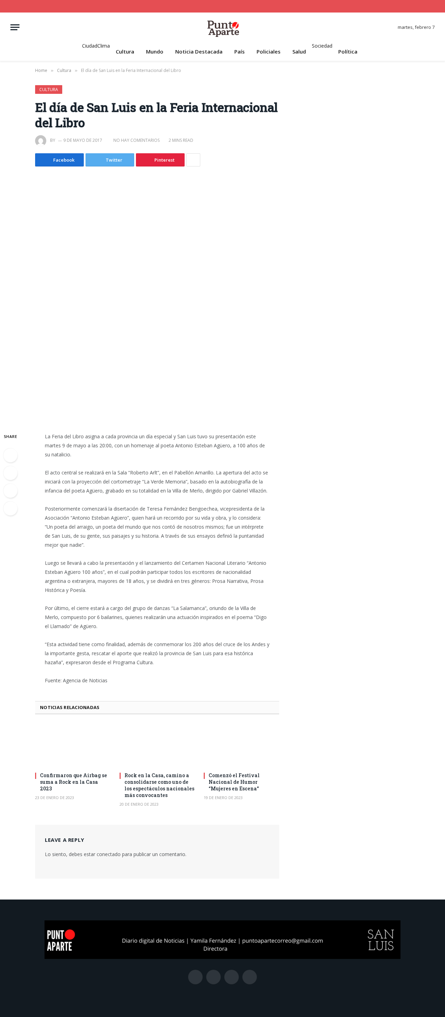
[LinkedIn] (10, 491)
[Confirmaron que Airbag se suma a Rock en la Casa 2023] (73, 745)
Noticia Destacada (198, 51)
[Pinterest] (10, 508)
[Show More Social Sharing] (193, 159)
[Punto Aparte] (222, 27)
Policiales (269, 51)
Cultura (125, 51)
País (239, 51)
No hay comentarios (136, 140)
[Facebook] (10, 455)
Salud (299, 51)
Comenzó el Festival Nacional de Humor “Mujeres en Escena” (234, 782)
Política (347, 51)
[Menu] (14, 27)
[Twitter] (10, 473)
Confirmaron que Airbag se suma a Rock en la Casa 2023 (73, 782)
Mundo (154, 51)
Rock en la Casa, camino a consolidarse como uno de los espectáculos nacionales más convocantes (159, 785)
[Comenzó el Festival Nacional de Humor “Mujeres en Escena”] (241, 745)
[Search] (432, 6)
